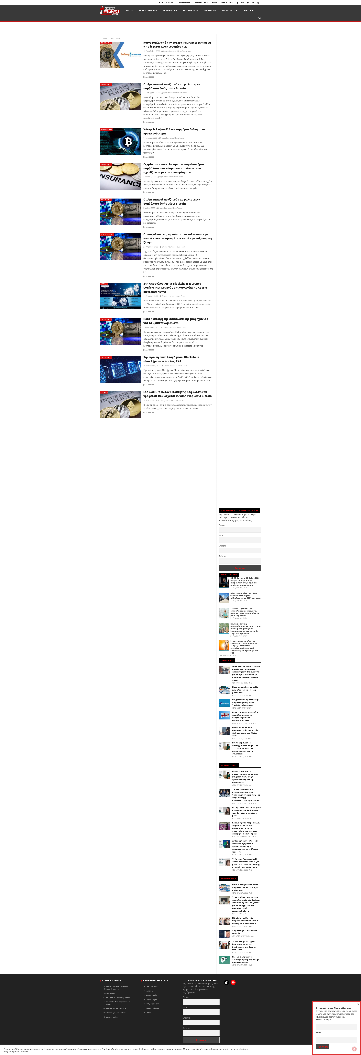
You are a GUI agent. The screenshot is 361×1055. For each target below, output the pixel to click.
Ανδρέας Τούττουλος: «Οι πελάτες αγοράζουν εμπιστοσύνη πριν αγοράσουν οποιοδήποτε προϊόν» (245, 846)
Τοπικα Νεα (106, 43)
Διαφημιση (185, 2)
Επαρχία (222, 545)
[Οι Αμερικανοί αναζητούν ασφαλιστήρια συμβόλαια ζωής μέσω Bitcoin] (120, 96)
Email (221, 535)
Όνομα (222, 525)
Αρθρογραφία (107, 235)
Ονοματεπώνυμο (323, 1019)
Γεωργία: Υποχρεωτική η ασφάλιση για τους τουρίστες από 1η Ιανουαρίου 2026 (245, 716)
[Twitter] (247, 2)
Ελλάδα (104, 284)
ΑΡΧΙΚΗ (129, 11)
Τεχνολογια (152, 999)
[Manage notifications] (354, 1049)
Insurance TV (229, 11)
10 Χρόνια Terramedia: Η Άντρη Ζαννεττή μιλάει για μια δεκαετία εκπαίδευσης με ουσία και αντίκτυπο (246, 863)
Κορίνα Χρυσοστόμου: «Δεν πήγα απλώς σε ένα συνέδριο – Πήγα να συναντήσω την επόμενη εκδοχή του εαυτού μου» (246, 828)
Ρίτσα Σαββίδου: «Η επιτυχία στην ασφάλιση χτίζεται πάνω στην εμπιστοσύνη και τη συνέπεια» (245, 748)
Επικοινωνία (111, 1017)
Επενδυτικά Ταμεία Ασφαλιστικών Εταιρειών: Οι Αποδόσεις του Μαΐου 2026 (245, 731)
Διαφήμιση (110, 993)
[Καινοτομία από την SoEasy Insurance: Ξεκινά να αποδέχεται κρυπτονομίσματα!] (120, 55)
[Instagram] (258, 2)
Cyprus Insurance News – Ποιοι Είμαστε (117, 987)
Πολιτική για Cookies (115, 1013)
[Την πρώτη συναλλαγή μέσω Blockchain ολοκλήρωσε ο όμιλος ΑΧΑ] (120, 369)
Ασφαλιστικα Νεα (148, 11)
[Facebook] (237, 2)
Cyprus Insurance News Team (175, 51)
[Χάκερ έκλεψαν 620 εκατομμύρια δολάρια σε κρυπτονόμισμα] (120, 141)
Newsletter (201, 2)
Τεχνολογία (106, 130)
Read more (149, 77)
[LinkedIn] (253, 2)
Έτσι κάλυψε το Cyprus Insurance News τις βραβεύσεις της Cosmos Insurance (244, 945)
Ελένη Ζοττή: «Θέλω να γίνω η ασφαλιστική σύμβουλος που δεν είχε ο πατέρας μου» (246, 811)
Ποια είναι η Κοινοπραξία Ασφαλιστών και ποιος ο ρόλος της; (245, 690)
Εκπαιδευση (210, 11)
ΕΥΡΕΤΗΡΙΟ (248, 11)
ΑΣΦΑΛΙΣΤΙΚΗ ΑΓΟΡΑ (222, 2)
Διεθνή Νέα (106, 84)
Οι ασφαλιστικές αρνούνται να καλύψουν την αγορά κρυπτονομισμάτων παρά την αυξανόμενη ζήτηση (177, 238)
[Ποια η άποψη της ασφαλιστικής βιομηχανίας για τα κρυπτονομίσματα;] (120, 331)
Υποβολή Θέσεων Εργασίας (118, 997)
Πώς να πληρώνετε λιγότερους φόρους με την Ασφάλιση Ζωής (245, 960)
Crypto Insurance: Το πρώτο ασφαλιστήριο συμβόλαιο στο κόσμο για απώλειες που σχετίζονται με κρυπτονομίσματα (173, 168)
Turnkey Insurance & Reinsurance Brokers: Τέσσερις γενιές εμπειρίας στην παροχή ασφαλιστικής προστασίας (246, 795)
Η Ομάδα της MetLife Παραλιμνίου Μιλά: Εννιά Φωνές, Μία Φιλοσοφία (245, 921)
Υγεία (148, 1012)
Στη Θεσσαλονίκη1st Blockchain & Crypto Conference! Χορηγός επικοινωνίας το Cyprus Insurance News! (175, 287)
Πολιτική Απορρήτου (115, 1008)
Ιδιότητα (222, 556)
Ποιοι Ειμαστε (167, 2)
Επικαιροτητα (190, 11)
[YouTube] (242, 2)
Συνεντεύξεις (152, 1008)
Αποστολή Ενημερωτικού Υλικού (117, 1003)
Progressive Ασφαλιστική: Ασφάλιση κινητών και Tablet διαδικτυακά (245, 702)
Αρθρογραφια (170, 11)
